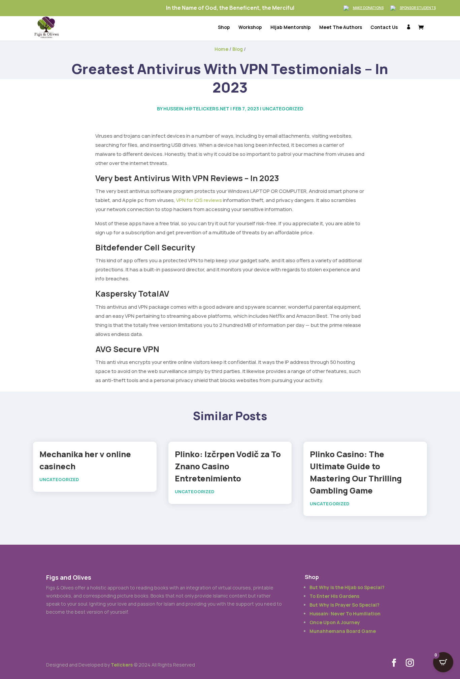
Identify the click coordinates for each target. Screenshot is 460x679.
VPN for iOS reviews (199, 200)
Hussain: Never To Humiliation (345, 613)
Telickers (122, 664)
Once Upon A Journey (334, 622)
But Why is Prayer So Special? (344, 605)
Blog (237, 49)
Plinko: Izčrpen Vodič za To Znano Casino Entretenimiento (228, 466)
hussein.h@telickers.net (196, 108)
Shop (224, 27)
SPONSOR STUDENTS (418, 7)
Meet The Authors (340, 27)
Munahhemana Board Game (342, 631)
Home (221, 49)
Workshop (250, 27)
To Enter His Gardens (334, 596)
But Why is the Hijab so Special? (347, 587)
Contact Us (384, 27)
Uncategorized (282, 108)
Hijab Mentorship (290, 27)
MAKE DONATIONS (368, 7)
